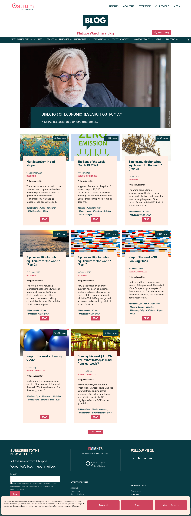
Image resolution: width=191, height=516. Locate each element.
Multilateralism (35, 211)
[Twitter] (133, 458)
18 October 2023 (135, 176)
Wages (89, 214)
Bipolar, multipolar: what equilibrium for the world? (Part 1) (94, 261)
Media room (75, 491)
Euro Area (64, 39)
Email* (13, 474)
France (50, 39)
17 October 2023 (33, 272)
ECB (147, 304)
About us (128, 6)
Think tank (135, 494)
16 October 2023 (84, 272)
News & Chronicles (20, 39)
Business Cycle (136, 304)
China (43, 208)
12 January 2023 (33, 368)
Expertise (145, 6)
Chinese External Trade (88, 409)
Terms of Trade (48, 400)
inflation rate (85, 413)
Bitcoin (82, 208)
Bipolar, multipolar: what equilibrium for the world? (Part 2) (43, 261)
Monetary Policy (142, 39)
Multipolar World (138, 215)
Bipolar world (135, 211)
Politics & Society (120, 39)
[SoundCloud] (151, 458)
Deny (137, 505)
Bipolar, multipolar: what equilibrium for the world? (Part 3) (145, 166)
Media (177, 6)
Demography (85, 211)
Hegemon (52, 208)
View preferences (171, 505)
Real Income (34, 400)
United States (80, 39)
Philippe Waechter (35, 181)
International (99, 39)
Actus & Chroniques (87, 176)
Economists (135, 491)
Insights (113, 6)
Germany (104, 409)
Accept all (103, 505)
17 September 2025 (34, 173)
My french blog (161, 32)
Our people (162, 6)
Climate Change (94, 208)
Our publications (77, 494)
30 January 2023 (136, 269)
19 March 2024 (84, 173)
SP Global (151, 310)
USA (46, 211)
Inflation (108, 211)
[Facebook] (139, 458)
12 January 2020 (85, 371)
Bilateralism (33, 208)
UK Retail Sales (99, 413)
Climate (38, 39)
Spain (160, 310)
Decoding (170, 39)
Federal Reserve (137, 307)
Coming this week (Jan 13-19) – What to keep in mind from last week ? (95, 360)
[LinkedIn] (145, 458)
